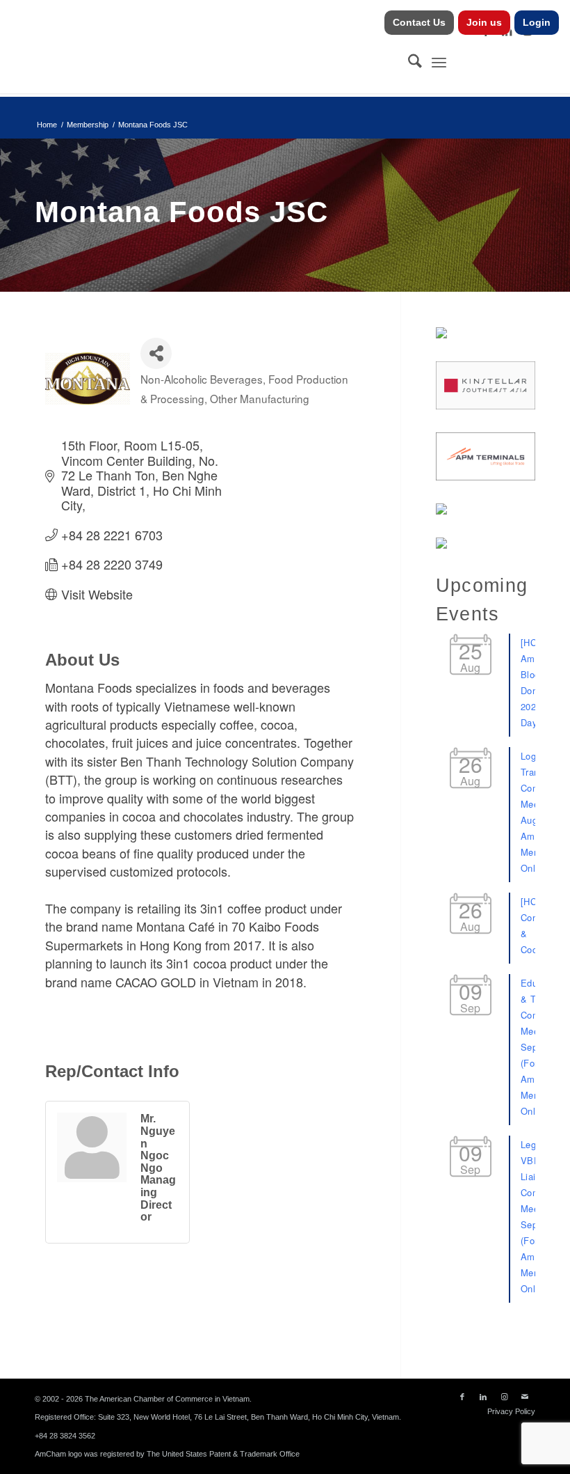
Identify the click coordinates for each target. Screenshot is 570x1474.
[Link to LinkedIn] (483, 1396)
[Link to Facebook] (462, 1396)
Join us (484, 22)
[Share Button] (156, 353)
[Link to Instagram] (504, 1396)
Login (537, 22)
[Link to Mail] (524, 1396)
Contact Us (419, 22)
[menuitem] (419, 22)
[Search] (408, 62)
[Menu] (439, 62)
